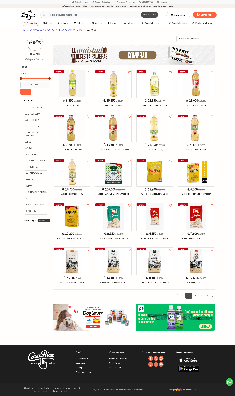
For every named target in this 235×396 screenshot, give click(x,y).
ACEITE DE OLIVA (32, 113)
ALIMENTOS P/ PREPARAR (31, 134)
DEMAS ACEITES (32, 154)
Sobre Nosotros (81, 2)
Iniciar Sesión (180, 14)
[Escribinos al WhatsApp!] (229, 382)
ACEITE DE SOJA (32, 120)
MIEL (27, 198)
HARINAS (29, 179)
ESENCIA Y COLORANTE (35, 160)
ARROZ (28, 141)
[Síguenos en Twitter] (156, 358)
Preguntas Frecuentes (126, 2)
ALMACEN (91, 30)
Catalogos (80, 367)
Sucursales (80, 363)
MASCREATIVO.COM (189, 389)
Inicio (22, 30)
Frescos (114, 23)
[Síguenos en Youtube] (161, 364)
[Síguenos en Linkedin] (156, 364)
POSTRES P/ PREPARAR (35, 204)
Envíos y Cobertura (102, 2)
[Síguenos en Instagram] (161, 358)
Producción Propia (204, 23)
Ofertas (48, 23)
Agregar (72, 300)
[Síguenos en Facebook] (150, 358)
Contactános (114, 363)
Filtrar (26, 92)
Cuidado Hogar (178, 23)
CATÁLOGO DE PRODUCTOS (42, 30)
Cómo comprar (115, 367)
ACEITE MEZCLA (32, 126)
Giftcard (80, 23)
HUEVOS (29, 186)
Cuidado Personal (152, 23)
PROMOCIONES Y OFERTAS (70, 30)
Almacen (96, 23)
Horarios (163, 2)
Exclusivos (64, 23)
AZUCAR (29, 148)
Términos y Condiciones (63, 391)
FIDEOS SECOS (31, 167)
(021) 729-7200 (147, 2)
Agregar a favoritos (72, 69)
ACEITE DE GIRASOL (33, 107)
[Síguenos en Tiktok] (150, 364)
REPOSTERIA (30, 211)
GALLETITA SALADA (33, 173)
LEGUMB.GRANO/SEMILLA (36, 192)
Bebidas (131, 23)
